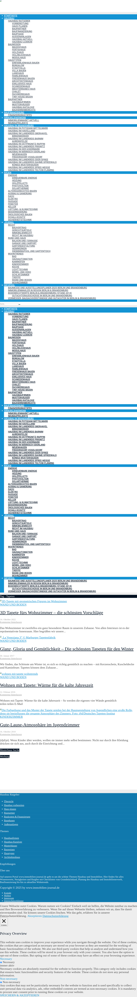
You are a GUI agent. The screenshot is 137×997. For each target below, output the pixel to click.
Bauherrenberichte (24, 109)
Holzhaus (18, 52)
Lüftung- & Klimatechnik (23, 209)
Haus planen (19, 26)
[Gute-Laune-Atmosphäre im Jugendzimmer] (68, 713)
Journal (9, 222)
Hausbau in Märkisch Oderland (26, 151)
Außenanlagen (21, 36)
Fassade (13, 201)
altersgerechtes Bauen (22, 191)
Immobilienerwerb (15, 117)
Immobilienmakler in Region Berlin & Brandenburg (38, 290)
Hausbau (9, 18)
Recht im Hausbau (22, 235)
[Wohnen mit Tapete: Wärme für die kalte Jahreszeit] (19, 673)
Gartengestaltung (23, 246)
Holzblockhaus (21, 55)
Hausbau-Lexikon (22, 41)
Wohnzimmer (19, 282)
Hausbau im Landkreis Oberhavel (27, 133)
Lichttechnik (20, 269)
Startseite (10, 15)
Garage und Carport (24, 243)
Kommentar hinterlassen (11, 622)
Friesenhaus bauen (23, 78)
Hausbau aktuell (22, 39)
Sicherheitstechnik (20, 219)
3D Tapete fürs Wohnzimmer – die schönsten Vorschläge (51, 612)
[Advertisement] (60, 776)
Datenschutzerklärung (13, 900)
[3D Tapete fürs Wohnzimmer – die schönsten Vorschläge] (33, 601)
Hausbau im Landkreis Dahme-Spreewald (32, 162)
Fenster (13, 204)
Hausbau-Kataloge (23, 107)
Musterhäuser (21, 104)
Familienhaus (20, 75)
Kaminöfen (18, 261)
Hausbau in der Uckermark (24, 149)
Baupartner (19, 28)
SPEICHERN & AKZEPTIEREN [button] (19, 995)
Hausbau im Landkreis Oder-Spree (28, 159)
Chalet (16, 91)
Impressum (9, 898)
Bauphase (18, 34)
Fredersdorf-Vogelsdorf (27, 157)
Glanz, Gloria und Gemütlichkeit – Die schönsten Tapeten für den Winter (67, 648)
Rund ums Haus (17, 238)
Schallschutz (16, 217)
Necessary (9, 962)
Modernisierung (17, 212)
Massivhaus (19, 47)
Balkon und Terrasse (25, 240)
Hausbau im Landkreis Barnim (25, 138)
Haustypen (14, 60)
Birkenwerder (20, 136)
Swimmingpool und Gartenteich (31, 251)
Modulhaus (19, 57)
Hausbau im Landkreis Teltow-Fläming (31, 170)
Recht (11, 225)
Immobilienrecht (22, 232)
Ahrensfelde (20, 141)
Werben (7, 895)
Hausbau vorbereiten (14, 805)
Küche (15, 266)
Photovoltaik (20, 185)
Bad (14, 256)
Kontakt (7, 893)
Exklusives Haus (22, 83)
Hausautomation (22, 259)
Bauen (7, 172)
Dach (11, 196)
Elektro (13, 198)
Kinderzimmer (20, 264)
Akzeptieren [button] (34, 915)
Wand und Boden (22, 280)
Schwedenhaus (21, 86)
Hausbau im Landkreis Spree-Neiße (29, 167)
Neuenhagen (19, 154)
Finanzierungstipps (20, 115)
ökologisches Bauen (20, 214)
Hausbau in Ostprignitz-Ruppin (26, 144)
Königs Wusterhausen (25, 164)
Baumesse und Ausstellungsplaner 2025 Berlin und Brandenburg (47, 287)
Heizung (16, 180)
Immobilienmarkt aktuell (23, 120)
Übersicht (8, 801)
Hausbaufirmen (21, 102)
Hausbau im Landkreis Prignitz (26, 146)
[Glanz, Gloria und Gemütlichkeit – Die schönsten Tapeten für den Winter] (28, 637)
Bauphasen (9, 820)
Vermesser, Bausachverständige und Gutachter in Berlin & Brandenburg (52, 298)
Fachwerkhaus (21, 94)
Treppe (16, 277)
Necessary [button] (6, 958)
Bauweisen (14, 44)
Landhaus (18, 73)
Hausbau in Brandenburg (19, 125)
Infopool (9, 285)
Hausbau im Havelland (21, 130)
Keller (12, 206)
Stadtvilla (18, 68)
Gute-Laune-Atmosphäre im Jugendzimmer (40, 724)
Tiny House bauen (22, 96)
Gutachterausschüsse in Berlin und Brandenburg (42, 295)
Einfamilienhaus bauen (25, 62)
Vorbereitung (20, 23)
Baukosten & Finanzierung (17, 816)
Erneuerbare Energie (24, 178)
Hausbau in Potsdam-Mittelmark (28, 128)
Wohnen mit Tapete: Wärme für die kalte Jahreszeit (46, 685)
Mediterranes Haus (23, 89)
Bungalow (18, 65)
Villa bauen (19, 70)
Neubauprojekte (18, 123)
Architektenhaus (22, 81)
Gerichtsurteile (21, 230)
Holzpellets (19, 183)
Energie (12, 175)
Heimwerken (19, 248)
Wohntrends (15, 253)
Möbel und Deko (21, 272)
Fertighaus (18, 49)
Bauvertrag (19, 227)
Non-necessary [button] (9, 978)
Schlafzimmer (20, 274)
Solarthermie (20, 188)
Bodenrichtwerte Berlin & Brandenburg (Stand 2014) (40, 293)
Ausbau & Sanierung (20, 193)
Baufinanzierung (22, 31)
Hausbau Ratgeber (19, 21)
